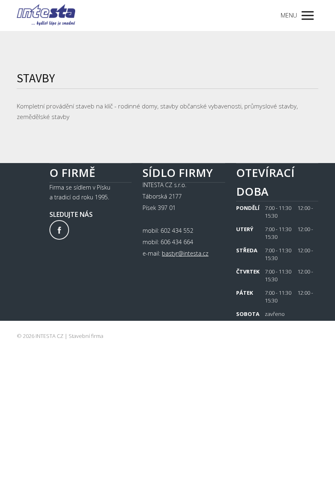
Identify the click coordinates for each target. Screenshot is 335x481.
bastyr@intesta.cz (185, 253)
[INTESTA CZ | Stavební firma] (46, 15)
